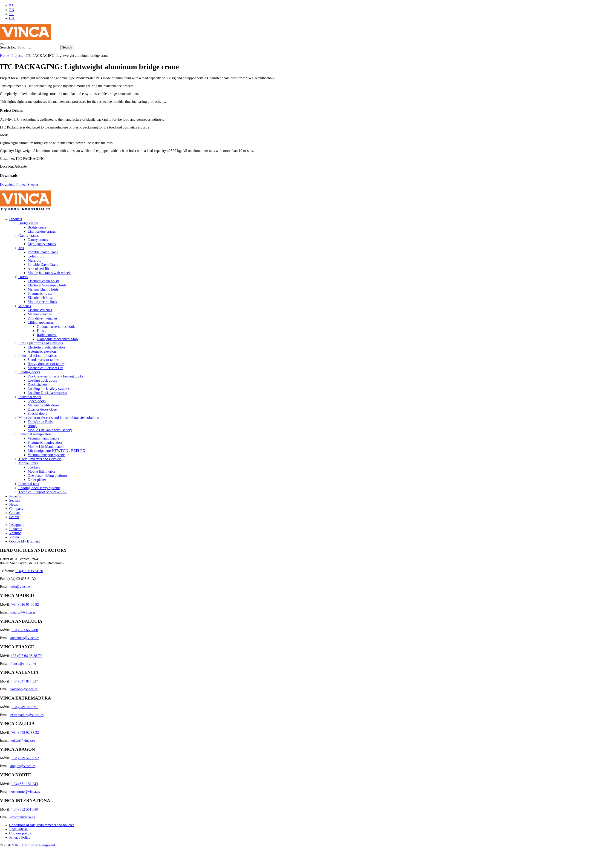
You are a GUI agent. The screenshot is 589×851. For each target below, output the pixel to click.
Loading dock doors (42, 380)
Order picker (37, 480)
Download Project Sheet (17, 184)
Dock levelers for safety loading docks (55, 376)
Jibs (21, 248)
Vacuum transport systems (46, 455)
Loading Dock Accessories (47, 393)
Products (15, 219)
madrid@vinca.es (23, 612)
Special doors (37, 413)
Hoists (23, 277)
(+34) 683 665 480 (24, 630)
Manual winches (40, 314)
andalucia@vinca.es (24, 638)
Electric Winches (40, 310)
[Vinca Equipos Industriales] (25, 39)
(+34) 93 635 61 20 (29, 571)
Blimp (32, 426)
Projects (17, 55)
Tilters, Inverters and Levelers (39, 459)
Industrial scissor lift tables (37, 355)
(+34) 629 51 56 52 (25, 758)
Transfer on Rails (40, 422)
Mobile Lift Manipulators (46, 446)
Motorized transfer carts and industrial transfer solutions (58, 418)
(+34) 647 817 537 (24, 681)
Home (4, 55)
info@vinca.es (20, 586)
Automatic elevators (42, 351)
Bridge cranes (28, 223)
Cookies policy (20, 833)
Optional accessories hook (56, 326)
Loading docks (29, 372)
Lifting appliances (41, 322)
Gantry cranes (28, 235)
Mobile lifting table (41, 471)
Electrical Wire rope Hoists (47, 285)
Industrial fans (28, 484)
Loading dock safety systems (48, 389)
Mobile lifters (28, 463)
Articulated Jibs (39, 269)
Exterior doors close (42, 409)
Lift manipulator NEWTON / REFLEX (56, 451)
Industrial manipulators (35, 434)
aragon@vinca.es (22, 766)
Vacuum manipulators (43, 438)
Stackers (34, 467)
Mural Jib (34, 260)
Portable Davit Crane (43, 252)
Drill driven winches (42, 318)
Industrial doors (29, 397)
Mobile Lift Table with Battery (50, 430)
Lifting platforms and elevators (40, 343)
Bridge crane (37, 227)
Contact (14, 513)
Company (16, 509)
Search (14, 517)
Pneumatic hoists (40, 293)
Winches (24, 306)
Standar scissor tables (43, 360)
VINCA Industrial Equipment (33, 845)
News (13, 504)
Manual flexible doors (43, 405)
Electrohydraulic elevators (46, 347)
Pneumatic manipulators (45, 442)
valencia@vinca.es (24, 689)
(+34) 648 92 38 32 (25, 732)
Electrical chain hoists (43, 281)
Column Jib (36, 256)
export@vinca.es (22, 817)
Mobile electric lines (42, 302)
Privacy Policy (19, 837)
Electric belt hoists (41, 298)
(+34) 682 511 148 (24, 809)
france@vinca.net (23, 663)
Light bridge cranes (42, 231)
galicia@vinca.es (22, 740)
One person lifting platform (47, 475)
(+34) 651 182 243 (24, 784)
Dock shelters (37, 384)
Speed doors (37, 401)
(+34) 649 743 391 (24, 707)
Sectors (14, 500)
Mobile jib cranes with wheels (49, 273)
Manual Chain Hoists (43, 289)
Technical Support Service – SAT (42, 492)
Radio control (47, 335)
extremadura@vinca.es (26, 715)
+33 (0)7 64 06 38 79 (26, 656)
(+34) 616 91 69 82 (25, 604)
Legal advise (18, 829)
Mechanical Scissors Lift (45, 368)
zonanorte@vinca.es (25, 792)
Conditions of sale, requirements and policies (41, 825)
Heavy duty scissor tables (46, 364)
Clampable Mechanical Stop (57, 339)
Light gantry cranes (42, 244)
